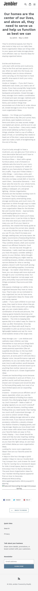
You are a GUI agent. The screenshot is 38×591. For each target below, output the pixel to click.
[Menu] (34, 4)
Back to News (20, 510)
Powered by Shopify (24, 584)
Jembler (15, 584)
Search (7, 528)
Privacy (7, 534)
